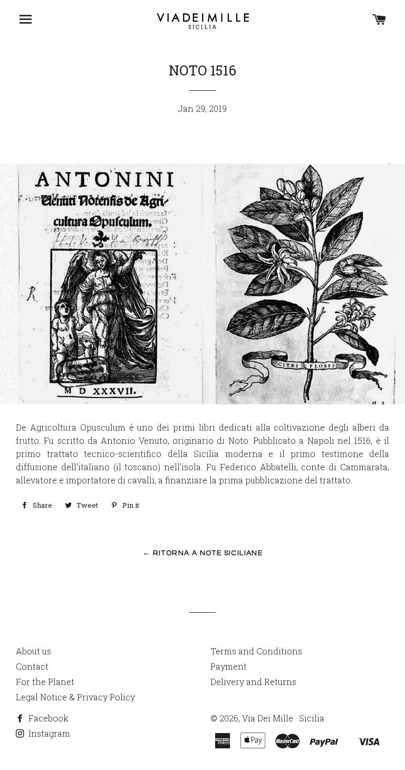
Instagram (48, 733)
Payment (228, 666)
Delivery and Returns (253, 681)
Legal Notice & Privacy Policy (75, 696)
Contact (32, 666)
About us (33, 651)
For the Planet (45, 681)
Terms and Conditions (256, 651)
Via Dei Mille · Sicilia (283, 718)
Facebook (47, 718)
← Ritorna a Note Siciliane (202, 553)
